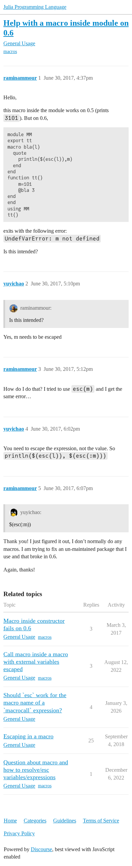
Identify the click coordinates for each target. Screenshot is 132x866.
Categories (35, 820)
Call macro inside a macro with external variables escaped (35, 661)
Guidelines (64, 820)
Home (10, 820)
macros (10, 51)
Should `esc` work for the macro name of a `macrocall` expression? (34, 702)
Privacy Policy (19, 833)
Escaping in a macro (28, 736)
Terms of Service (101, 820)
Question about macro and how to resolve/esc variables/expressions (35, 770)
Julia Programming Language (34, 7)
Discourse (41, 849)
